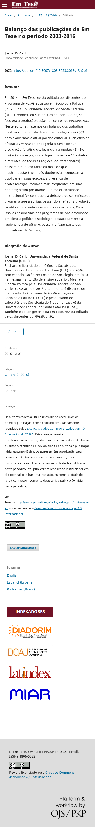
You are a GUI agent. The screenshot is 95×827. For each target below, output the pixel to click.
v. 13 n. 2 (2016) (46, 15)
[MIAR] (30, 702)
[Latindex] (30, 679)
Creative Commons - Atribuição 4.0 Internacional (43, 774)
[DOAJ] (30, 657)
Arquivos (24, 15)
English (12, 575)
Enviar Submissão (23, 548)
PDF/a (15, 332)
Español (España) (20, 582)
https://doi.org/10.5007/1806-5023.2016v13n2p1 (50, 70)
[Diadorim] (30, 638)
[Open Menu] (4, 4)
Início (8, 15)
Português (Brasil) (21, 589)
